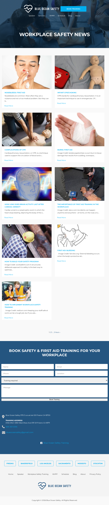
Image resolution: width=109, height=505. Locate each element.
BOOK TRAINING (73, 9)
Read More (8, 106)
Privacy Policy (95, 474)
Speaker (32, 16)
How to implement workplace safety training (23, 306)
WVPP (52, 16)
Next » (57, 332)
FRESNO (10, 463)
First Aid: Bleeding (66, 250)
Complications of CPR (15, 150)
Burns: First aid (64, 150)
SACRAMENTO (64, 463)
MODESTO (82, 463)
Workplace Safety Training (38, 474)
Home (10, 474)
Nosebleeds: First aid (15, 93)
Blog (70, 16)
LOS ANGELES (45, 463)
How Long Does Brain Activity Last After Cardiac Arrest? (24, 205)
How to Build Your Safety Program (22, 261)
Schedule (61, 16)
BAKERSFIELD (27, 463)
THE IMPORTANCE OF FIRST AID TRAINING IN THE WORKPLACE (78, 205)
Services (41, 16)
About (77, 16)
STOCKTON (98, 463)
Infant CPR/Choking (66, 93)
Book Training (54, 399)
